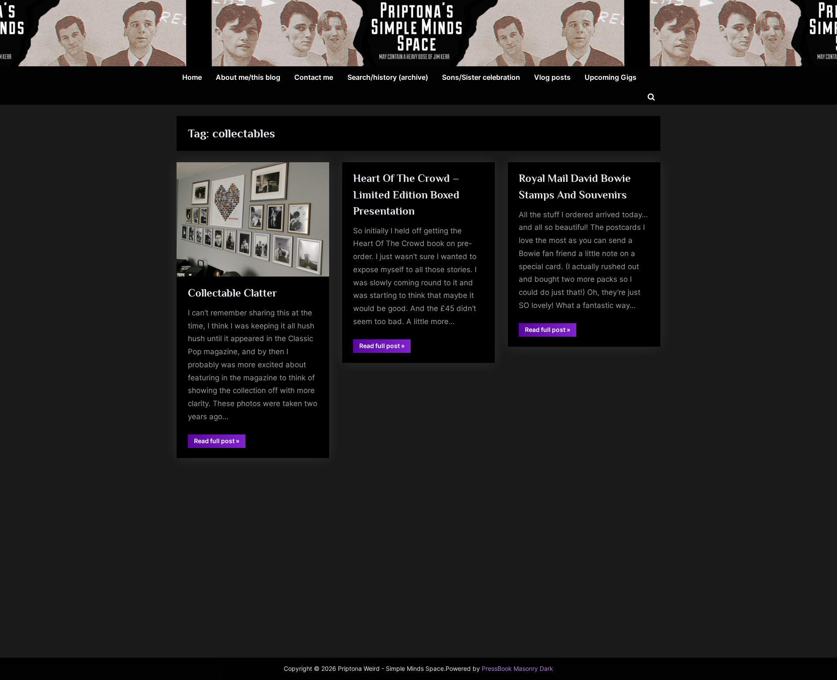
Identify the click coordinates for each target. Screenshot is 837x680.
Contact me (313, 77)
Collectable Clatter (232, 293)
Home (192, 77)
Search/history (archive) (387, 77)
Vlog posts (552, 77)
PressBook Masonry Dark (517, 668)
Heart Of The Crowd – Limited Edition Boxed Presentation (406, 194)
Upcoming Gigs (610, 77)
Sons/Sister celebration (481, 77)
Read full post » (219, 442)
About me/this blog (248, 77)
